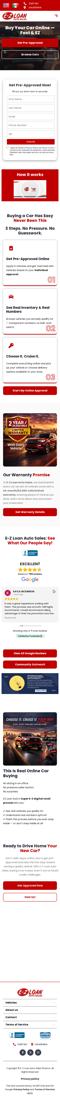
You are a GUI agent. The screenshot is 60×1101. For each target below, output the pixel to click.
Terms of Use (48, 148)
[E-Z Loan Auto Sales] (14, 16)
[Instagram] (38, 1052)
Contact (11, 1017)
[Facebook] (23, 1052)
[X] (30, 1052)
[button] (30, 189)
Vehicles (11, 1002)
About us (11, 1010)
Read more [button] (10, 618)
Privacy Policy (31, 148)
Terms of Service (16, 1024)
